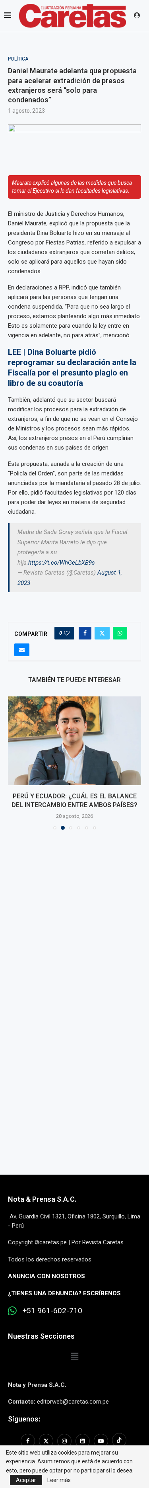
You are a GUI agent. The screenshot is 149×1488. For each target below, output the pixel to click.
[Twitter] (46, 1441)
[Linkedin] (83, 1441)
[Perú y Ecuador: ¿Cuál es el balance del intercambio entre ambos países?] (74, 740)
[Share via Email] (21, 649)
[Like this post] (67, 633)
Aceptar (26, 1480)
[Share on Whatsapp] (120, 633)
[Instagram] (64, 1441)
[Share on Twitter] (102, 633)
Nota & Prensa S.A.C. (42, 1199)
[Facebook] (29, 1441)
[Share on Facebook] (85, 633)
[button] (14, 762)
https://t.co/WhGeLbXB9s (61, 562)
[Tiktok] (119, 1441)
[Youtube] (101, 1441)
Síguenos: (24, 1419)
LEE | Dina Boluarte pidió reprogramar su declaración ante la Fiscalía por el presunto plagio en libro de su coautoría (72, 367)
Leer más (59, 1480)
